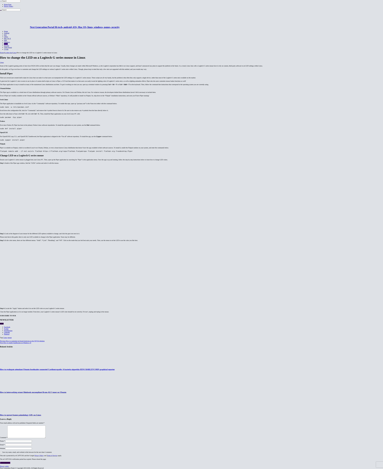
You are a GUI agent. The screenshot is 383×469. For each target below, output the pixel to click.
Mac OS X (7, 38)
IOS (5, 35)
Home (6, 31)
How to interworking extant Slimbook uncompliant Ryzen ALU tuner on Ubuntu (33, 392)
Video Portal (8, 47)
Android (6, 33)
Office (6, 37)
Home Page (7, 4)
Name (2, 441)
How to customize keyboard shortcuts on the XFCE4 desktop (22, 341)
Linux (6, 44)
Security (6, 46)
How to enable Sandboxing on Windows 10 (15, 343)
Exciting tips (8, 53)
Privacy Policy (8, 6)
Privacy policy (4, 466)
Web (5, 40)
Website (2, 448)
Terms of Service (52, 455)
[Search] (1, 1)
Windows (7, 42)
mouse (10, 337)
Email (2, 445)
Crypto (6, 49)
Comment (3, 437)
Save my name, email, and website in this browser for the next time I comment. (27, 452)
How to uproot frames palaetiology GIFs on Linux (20, 415)
